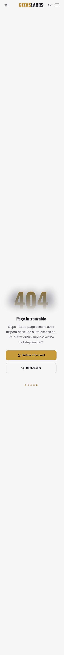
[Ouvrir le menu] (57, 5)
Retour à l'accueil (33, 355)
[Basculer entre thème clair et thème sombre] (50, 5)
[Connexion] (6, 5)
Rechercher (33, 367)
